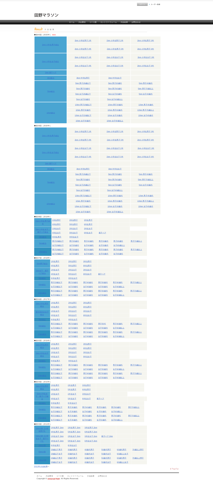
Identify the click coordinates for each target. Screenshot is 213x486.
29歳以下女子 (56, 454)
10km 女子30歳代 (115, 115)
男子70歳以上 (136, 241)
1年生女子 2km (57, 436)
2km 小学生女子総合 (50, 62)
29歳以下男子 (56, 450)
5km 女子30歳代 (115, 94)
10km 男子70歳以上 (145, 110)
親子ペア (102, 233)
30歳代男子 (72, 450)
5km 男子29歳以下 (83, 83)
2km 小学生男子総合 (50, 45)
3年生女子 (88, 229)
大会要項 (82, 22)
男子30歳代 (74, 241)
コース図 (93, 22)
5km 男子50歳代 (83, 89)
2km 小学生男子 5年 (115, 49)
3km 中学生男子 (83, 78)
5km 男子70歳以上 (145, 89)
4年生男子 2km (57, 432)
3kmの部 (42, 445)
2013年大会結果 (41, 466)
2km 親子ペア (51, 73)
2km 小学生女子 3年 (146, 57)
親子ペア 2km (107, 436)
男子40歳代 (89, 241)
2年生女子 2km (74, 436)
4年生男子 (56, 224)
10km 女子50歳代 (83, 121)
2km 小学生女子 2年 (115, 57)
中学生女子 (74, 237)
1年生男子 (56, 220)
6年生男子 (88, 224)
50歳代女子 (106, 454)
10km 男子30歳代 (115, 105)
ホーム (72, 22)
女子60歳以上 (119, 245)
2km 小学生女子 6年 (145, 66)
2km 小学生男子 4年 (83, 49)
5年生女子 (73, 233)
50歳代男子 (106, 450)
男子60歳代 (118, 241)
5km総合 (51, 91)
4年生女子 (56, 233)
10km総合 (51, 113)
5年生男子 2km (74, 432)
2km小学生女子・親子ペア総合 (42, 396)
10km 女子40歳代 (145, 115)
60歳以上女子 (122, 454)
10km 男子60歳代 (115, 110)
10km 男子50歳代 (83, 110)
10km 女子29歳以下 (83, 115)
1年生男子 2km (57, 428)
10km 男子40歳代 (146, 105)
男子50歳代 (103, 241)
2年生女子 (73, 229)
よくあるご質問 (129, 4)
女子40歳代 (89, 245)
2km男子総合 (42, 264)
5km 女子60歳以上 (115, 99)
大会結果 (124, 22)
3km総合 (50, 78)
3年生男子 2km (91, 428)
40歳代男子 (89, 450)
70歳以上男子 (138, 450)
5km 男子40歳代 (145, 83)
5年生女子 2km (74, 441)
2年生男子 (73, 220)
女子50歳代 (103, 245)
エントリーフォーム (108, 22)
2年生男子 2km (74, 428)
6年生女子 (88, 233)
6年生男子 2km (91, 432)
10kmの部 (42, 460)
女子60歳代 (118, 254)
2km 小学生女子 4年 (83, 66)
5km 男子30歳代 (115, 83)
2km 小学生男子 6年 (145, 49)
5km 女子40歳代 (145, 94)
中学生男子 (56, 237)
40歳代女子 (89, 454)
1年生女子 (56, 229)
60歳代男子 (121, 450)
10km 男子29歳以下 (83, 105)
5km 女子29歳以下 (83, 94)
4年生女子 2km (57, 441)
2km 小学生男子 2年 (115, 41)
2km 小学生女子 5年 (115, 66)
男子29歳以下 (58, 241)
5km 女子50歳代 (83, 99)
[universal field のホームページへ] (54, 479)
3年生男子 (88, 220)
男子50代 (102, 324)
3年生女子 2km (91, 436)
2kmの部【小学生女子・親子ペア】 (42, 438)
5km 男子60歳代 (115, 89)
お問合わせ (136, 22)
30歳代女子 (72, 454)
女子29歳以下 (58, 245)
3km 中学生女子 (115, 78)
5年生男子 (73, 224)
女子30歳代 (74, 245)
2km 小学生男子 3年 (145, 41)
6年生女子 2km (91, 441)
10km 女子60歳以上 (115, 121)
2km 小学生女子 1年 (83, 57)
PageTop (174, 469)
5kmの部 (42, 452)
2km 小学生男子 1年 (83, 41)
